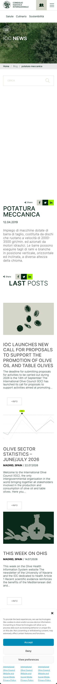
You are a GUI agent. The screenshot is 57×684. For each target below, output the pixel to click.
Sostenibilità (36, 16)
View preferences (28, 659)
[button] (52, 613)
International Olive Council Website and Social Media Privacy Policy (9, 673)
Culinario (21, 16)
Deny (28, 650)
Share (29, 202)
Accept (28, 642)
